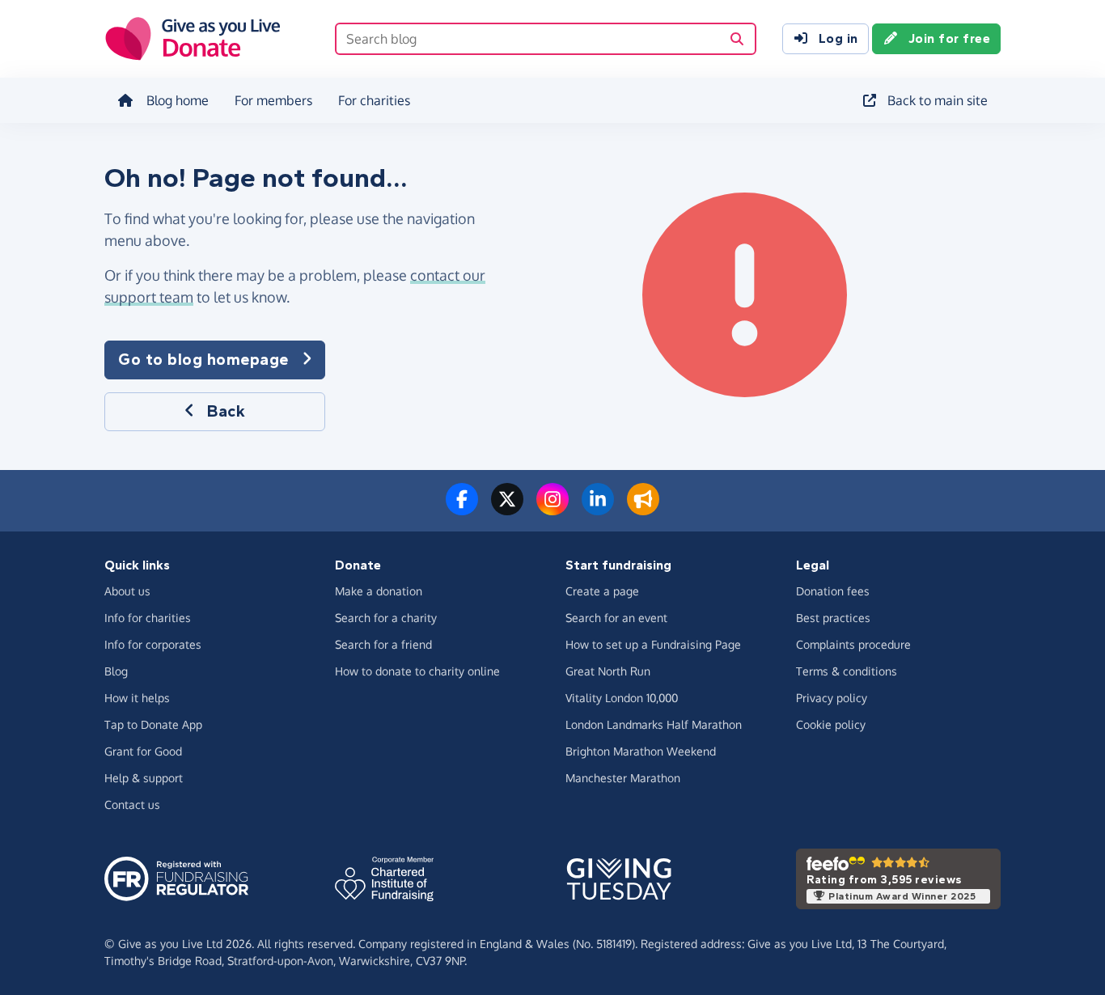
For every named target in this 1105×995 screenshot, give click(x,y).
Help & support (143, 778)
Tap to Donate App (153, 724)
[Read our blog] (643, 509)
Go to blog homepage (203, 359)
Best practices (833, 618)
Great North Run (607, 671)
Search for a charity (386, 618)
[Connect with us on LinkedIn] (598, 509)
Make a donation (378, 591)
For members (273, 100)
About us (127, 591)
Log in (838, 38)
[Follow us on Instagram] (552, 509)
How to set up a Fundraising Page (653, 644)
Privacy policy (831, 698)
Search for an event (616, 618)
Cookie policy (831, 724)
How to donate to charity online (417, 671)
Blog (116, 671)
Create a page (602, 591)
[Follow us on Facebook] (462, 509)
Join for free (949, 38)
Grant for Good (143, 751)
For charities (374, 100)
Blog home (177, 100)
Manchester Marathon (622, 778)
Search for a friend (383, 644)
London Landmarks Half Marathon (653, 724)
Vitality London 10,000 (621, 698)
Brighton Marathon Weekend (640, 751)
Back (226, 411)
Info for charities (147, 618)
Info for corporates (152, 644)
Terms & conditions (846, 671)
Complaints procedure (853, 644)
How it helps (137, 698)
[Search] (737, 38)
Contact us (132, 804)
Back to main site (937, 100)
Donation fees (833, 591)
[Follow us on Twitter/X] (507, 509)
